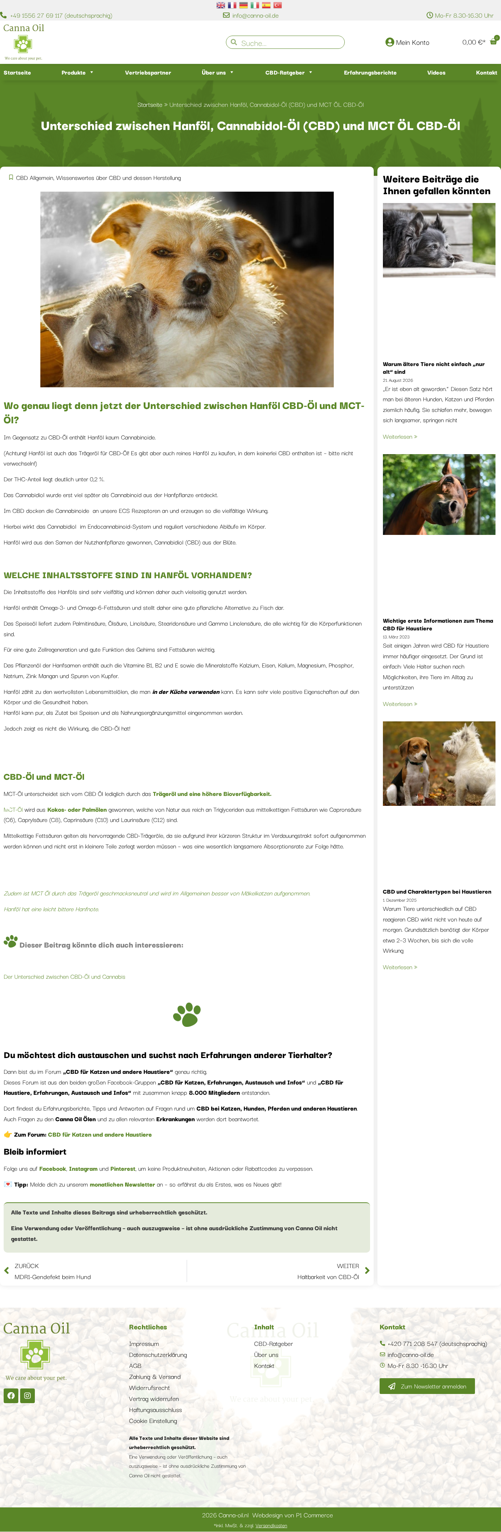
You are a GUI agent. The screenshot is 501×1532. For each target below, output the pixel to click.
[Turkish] (278, 4)
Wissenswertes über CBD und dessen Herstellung (118, 177)
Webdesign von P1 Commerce (292, 1515)
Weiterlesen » (400, 436)
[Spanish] (266, 4)
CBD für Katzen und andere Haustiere (99, 1134)
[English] (221, 4)
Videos (436, 72)
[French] (232, 4)
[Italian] (255, 4)
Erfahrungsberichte (370, 72)
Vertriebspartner (148, 72)
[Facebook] (11, 1395)
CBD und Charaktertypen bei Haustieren (437, 891)
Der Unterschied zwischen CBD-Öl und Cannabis (64, 976)
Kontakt (486, 72)
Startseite (17, 72)
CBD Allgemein (34, 177)
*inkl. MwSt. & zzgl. (250, 1525)
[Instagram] (27, 1395)
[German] (244, 4)
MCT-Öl (13, 809)
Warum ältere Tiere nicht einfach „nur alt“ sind (434, 367)
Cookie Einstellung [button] (153, 1420)
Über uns (214, 72)
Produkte (74, 72)
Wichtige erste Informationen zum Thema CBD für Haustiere (438, 624)
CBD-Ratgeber (285, 72)
